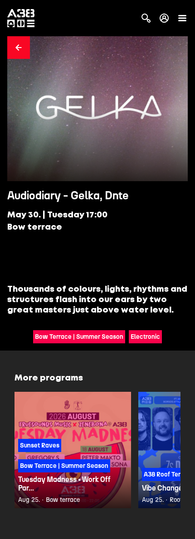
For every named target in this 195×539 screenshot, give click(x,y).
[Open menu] (182, 18)
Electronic (145, 337)
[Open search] (146, 18)
